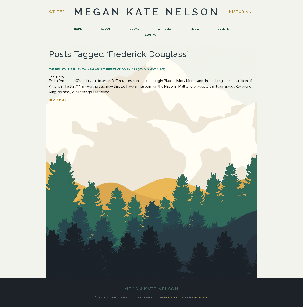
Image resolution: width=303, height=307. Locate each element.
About (106, 29)
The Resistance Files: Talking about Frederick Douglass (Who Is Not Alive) (107, 69)
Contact (151, 34)
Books (134, 29)
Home (78, 29)
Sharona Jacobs (201, 297)
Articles (165, 29)
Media (195, 29)
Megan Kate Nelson (147, 12)
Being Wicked (171, 297)
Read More (59, 100)
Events (223, 29)
